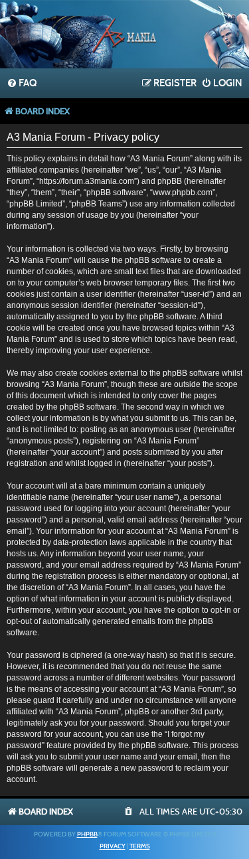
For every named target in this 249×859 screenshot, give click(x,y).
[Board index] (124, 35)
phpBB (87, 834)
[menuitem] (22, 83)
